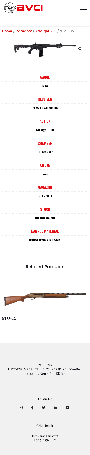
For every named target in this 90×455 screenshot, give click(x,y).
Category (24, 31)
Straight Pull (45, 31)
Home (7, 31)
